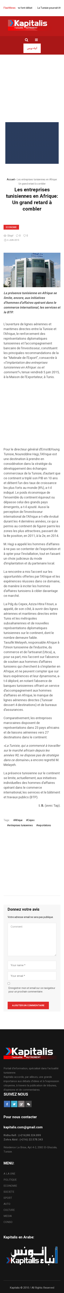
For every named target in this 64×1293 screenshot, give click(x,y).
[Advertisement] (32, 88)
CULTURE (9, 1210)
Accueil (10, 179)
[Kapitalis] (32, 25)
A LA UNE (9, 1174)
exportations (44, 825)
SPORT (8, 1198)
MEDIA (8, 1216)
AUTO (7, 1204)
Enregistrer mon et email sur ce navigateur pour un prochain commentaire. (32, 990)
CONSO (8, 1222)
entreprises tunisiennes (21, 825)
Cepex (31, 820)
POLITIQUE (10, 1180)
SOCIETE (9, 1192)
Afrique (18, 820)
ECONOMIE (11, 227)
